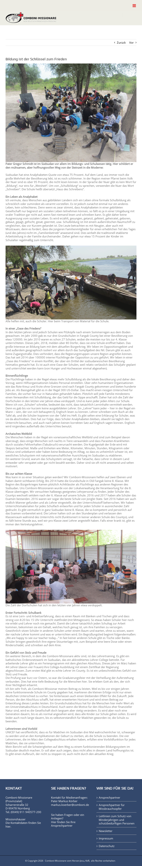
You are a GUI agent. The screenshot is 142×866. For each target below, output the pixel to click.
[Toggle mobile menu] (134, 6)
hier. (8, 826)
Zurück (121, 42)
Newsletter (105, 831)
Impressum (106, 838)
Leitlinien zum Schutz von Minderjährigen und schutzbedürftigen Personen (116, 819)
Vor (131, 42)
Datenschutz (106, 846)
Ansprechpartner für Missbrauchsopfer (112, 806)
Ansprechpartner (61, 825)
